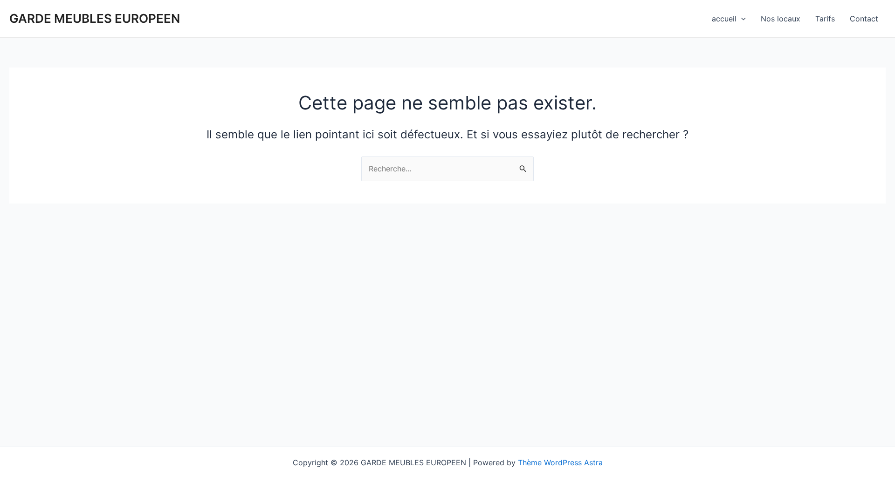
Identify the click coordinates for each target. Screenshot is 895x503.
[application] (741, 18)
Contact (864, 18)
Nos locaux (780, 18)
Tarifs (825, 18)
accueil (724, 18)
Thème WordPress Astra (560, 462)
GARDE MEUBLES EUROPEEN (94, 18)
